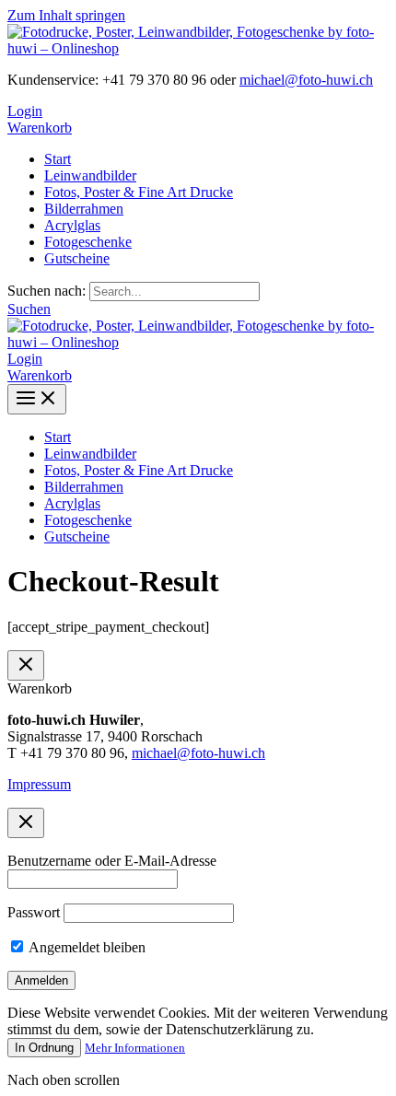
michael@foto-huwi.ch (306, 79)
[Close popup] (25, 823)
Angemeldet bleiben (86, 947)
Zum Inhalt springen (66, 15)
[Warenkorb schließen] (25, 665)
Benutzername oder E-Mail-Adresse (111, 861)
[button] (29, 309)
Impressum (39, 784)
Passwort (33, 912)
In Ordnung (44, 1048)
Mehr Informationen (135, 1048)
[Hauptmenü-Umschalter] (36, 399)
